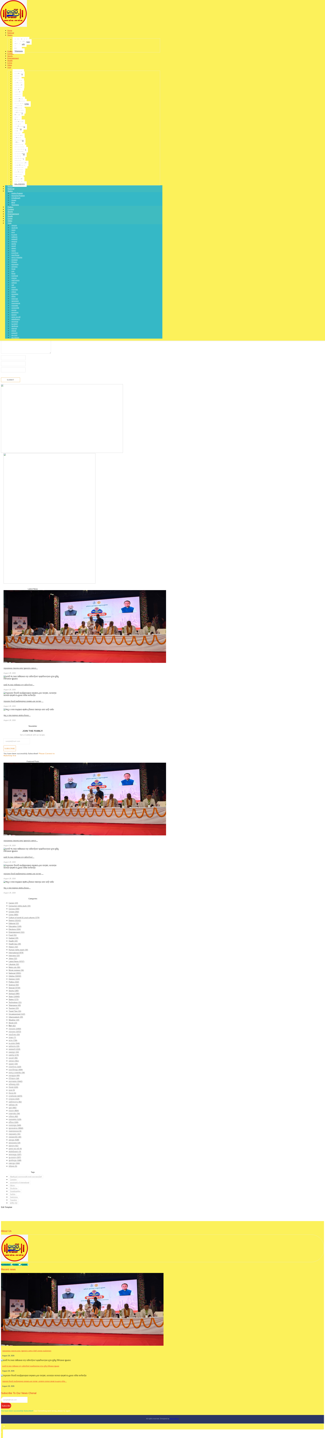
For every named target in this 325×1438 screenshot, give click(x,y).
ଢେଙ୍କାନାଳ (14, 264)
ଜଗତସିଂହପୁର (15, 255)
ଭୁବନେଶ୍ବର (15, 301)
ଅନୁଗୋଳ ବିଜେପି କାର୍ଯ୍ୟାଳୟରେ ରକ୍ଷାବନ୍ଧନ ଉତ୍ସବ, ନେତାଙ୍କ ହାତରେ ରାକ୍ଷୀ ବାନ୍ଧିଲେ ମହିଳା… (34, 1381)
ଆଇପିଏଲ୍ (14, 228)
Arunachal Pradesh (18, 196)
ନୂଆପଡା (14, 278)
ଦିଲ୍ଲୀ (13, 269)
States (10, 191)
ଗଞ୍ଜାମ (13, 248)
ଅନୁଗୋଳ (14, 225)
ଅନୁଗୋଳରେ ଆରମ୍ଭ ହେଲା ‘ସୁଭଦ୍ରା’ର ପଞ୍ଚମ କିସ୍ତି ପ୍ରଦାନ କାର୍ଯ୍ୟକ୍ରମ (26, 1351)
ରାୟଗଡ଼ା (14, 315)
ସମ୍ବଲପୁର (14, 321)
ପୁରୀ (12, 285)
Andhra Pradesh (17, 193)
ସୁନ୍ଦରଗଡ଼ (14, 324)
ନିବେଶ (13, 273)
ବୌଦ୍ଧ (13, 296)
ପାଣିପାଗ (14, 283)
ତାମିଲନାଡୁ (14, 267)
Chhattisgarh (15, 198)
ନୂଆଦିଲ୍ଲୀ (14, 276)
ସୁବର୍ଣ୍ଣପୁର (14, 326)
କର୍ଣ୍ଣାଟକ (14, 237)
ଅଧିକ (9, 223)
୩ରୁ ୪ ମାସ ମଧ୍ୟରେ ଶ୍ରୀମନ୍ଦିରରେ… (17, 715)
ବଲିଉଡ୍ (13, 292)
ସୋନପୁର (14, 328)
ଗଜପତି (13, 246)
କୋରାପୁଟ (14, 241)
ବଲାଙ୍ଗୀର (14, 289)
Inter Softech (174, 1419)
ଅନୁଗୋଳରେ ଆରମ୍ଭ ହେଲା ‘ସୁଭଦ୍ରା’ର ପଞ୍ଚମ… (21, 668)
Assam (13, 200)
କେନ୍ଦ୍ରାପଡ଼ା (15, 337)
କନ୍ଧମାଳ (14, 234)
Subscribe (9, 749)
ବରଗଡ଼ (13, 287)
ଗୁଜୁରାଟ (13, 251)
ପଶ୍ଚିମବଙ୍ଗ (15, 280)
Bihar (13, 202)
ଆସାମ (13, 230)
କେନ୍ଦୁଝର (14, 335)
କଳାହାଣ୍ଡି (14, 239)
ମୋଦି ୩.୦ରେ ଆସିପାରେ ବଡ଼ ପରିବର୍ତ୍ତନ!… (19, 685)
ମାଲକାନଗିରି (15, 308)
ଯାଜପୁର (13, 310)
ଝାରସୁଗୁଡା (14, 260)
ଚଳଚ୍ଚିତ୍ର (14, 253)
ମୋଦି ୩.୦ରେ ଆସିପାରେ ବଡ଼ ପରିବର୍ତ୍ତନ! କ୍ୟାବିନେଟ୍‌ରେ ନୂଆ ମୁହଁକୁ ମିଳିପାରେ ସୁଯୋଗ (30, 1366)
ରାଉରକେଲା (14, 312)
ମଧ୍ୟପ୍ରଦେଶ (15, 303)
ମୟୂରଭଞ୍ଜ (14, 305)
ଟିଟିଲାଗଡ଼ (14, 262)
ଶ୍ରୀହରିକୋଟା (15, 319)
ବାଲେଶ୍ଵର (14, 294)
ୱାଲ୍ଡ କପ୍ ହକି (15, 317)
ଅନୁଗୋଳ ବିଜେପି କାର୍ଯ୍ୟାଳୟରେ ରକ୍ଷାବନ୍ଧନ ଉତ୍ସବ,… (23, 701)
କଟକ (13, 232)
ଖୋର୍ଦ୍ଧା (13, 244)
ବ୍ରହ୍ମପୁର (14, 299)
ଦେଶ (12, 271)
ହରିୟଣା (13, 331)
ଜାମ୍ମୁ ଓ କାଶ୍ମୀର (16, 257)
